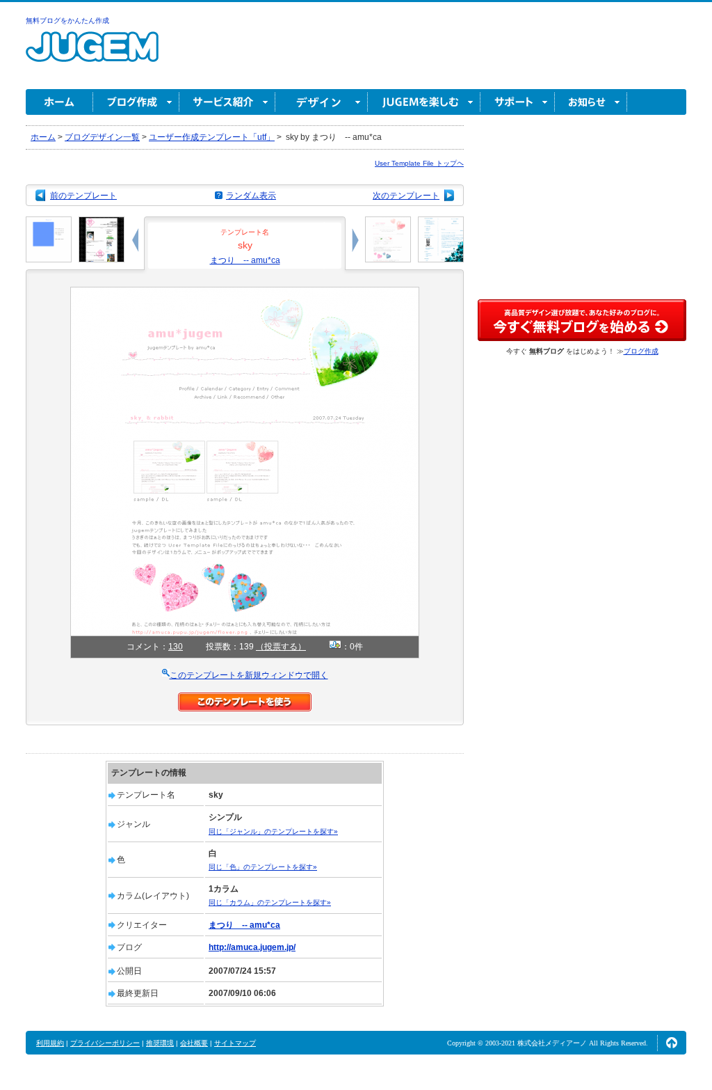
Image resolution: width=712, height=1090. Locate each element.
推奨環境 (160, 1043)
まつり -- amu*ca (245, 260)
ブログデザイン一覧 (102, 137)
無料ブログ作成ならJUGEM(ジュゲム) (92, 55)
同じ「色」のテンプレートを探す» (263, 867)
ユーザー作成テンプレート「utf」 (212, 137)
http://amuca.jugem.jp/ (252, 947)
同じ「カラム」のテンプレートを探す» (270, 902)
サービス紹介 (227, 102)
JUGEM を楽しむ (424, 102)
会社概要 (194, 1043)
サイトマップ (235, 1043)
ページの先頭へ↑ (671, 1043)
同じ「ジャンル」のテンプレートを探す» (273, 831)
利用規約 (50, 1043)
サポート (517, 102)
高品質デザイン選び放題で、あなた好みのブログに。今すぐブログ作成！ (582, 320)
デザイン (321, 102)
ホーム (59, 102)
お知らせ (591, 102)
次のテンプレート (406, 195)
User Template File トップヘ (419, 163)
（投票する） (281, 646)
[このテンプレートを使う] (245, 699)
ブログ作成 (136, 102)
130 (175, 646)
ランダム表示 (251, 195)
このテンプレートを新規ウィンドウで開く (249, 675)
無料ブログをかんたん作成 (67, 20)
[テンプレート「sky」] (244, 293)
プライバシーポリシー (105, 1043)
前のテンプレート (83, 195)
